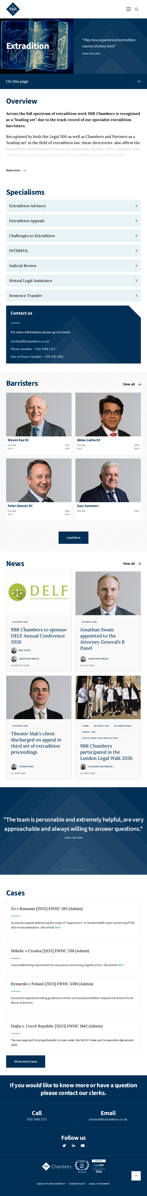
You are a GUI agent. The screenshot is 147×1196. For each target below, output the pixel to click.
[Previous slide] (63, 870)
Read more (13, 170)
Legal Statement (99, 1184)
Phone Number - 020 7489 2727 (33, 349)
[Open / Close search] (136, 9)
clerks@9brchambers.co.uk (30, 341)
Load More (73, 538)
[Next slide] (83, 870)
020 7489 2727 (37, 1119)
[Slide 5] (81, 870)
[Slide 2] (72, 870)
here (57, 927)
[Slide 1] (69, 870)
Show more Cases (25, 1061)
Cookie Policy (77, 1184)
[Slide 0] (66, 870)
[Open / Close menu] (128, 9)
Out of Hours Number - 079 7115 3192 (37, 357)
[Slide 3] (75, 870)
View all (129, 384)
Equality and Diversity (51, 1184)
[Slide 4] (78, 870)
